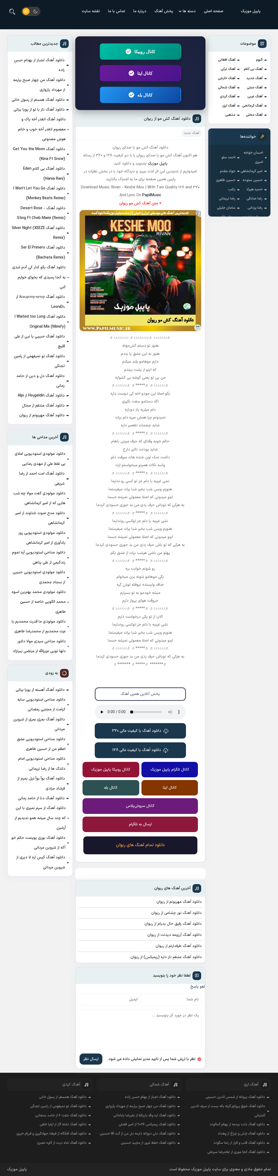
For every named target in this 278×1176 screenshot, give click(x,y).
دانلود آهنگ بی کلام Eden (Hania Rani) (44, 173)
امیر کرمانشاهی (252, 171)
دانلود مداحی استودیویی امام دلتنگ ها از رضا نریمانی (41, 763)
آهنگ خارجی (226, 78)
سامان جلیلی (226, 208)
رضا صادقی (255, 198)
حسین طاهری (225, 180)
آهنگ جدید (254, 78)
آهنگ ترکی (228, 69)
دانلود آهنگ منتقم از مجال (43, 405)
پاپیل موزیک (251, 11)
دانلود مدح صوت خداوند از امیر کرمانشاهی (40, 518)
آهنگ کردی (227, 96)
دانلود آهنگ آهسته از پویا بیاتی (40, 690)
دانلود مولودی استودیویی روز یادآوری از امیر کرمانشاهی (41, 538)
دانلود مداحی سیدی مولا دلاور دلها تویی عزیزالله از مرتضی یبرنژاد (39, 646)
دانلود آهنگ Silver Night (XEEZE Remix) (38, 233)
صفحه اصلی (213, 11)
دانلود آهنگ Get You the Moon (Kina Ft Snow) (39, 154)
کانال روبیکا (144, 51)
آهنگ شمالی (226, 87)
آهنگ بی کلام (253, 69)
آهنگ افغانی (226, 60)
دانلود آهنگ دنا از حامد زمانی (41, 798)
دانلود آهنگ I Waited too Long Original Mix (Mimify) (40, 321)
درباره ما (139, 11)
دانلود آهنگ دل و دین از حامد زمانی (40, 381)
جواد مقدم (227, 171)
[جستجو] (12, 11)
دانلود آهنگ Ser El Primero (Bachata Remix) (43, 252)
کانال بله (145, 95)
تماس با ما (116, 11)
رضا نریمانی (227, 198)
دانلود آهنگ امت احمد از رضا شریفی (42, 478)
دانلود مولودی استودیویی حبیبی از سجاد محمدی (39, 577)
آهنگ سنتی (255, 87)
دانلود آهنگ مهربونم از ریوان (42, 415)
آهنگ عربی (255, 96)
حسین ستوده (253, 180)
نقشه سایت (91, 11)
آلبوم (259, 60)
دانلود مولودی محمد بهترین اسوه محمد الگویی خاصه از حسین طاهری (39, 602)
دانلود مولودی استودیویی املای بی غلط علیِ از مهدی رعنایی (40, 458)
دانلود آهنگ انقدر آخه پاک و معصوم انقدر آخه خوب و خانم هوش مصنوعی (42, 129)
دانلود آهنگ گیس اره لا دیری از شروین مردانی (40, 862)
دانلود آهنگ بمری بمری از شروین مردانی (39, 724)
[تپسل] (43, 1148)
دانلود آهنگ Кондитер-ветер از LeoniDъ (40, 302)
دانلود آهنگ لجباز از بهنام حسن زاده (39, 65)
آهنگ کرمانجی (252, 105)
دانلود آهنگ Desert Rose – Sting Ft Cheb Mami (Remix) (41, 213)
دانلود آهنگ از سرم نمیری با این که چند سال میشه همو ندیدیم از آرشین (40, 818)
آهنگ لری (228, 105)
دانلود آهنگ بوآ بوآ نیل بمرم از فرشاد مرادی (41, 783)
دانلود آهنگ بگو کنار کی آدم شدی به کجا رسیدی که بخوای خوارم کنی (39, 277)
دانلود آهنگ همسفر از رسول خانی (38, 100)
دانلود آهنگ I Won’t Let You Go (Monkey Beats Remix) (39, 193)
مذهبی (230, 115)
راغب (231, 189)
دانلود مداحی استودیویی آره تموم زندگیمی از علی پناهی (38, 557)
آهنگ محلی (254, 115)
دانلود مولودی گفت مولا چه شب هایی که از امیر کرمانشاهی (39, 498)
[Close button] (269, 1076)
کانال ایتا (145, 73)
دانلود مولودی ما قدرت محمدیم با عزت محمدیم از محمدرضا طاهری (39, 626)
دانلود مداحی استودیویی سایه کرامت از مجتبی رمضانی (41, 704)
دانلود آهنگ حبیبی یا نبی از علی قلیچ (39, 341)
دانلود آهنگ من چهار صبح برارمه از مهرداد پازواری (39, 85)
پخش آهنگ (163, 11)
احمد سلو (228, 157)
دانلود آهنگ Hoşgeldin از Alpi (41, 395)
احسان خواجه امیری (253, 157)
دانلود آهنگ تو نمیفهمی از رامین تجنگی (39, 361)
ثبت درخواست (239, 1142)
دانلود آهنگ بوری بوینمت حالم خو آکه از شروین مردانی (38, 842)
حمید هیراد (254, 189)
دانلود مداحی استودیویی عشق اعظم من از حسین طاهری (41, 744)
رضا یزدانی (255, 208)
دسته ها (189, 11)
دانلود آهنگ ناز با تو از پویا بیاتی (39, 109)
